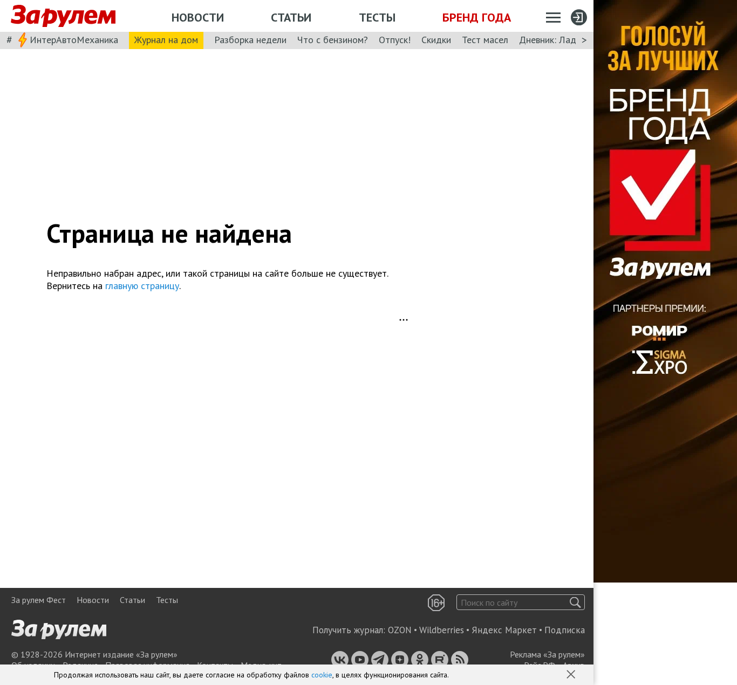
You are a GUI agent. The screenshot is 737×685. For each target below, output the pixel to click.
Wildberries (441, 630)
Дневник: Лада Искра (564, 39)
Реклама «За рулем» (547, 654)
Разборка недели (250, 39)
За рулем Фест (38, 599)
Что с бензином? (332, 39)
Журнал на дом (166, 39)
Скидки (436, 39)
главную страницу (142, 285)
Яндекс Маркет (504, 630)
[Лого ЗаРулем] (63, 16)
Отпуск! (395, 39)
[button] (572, 675)
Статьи (291, 17)
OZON (400, 630)
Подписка (564, 630)
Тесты (377, 17)
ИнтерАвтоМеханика (74, 39)
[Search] (575, 602)
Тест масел (485, 39)
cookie (321, 675)
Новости (198, 17)
